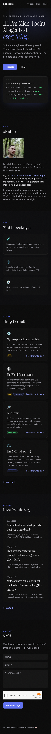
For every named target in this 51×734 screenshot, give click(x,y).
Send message (13, 709)
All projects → (9, 485)
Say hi (45, 4)
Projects (30, 4)
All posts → (8, 611)
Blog (38, 4)
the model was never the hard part (29, 179)
